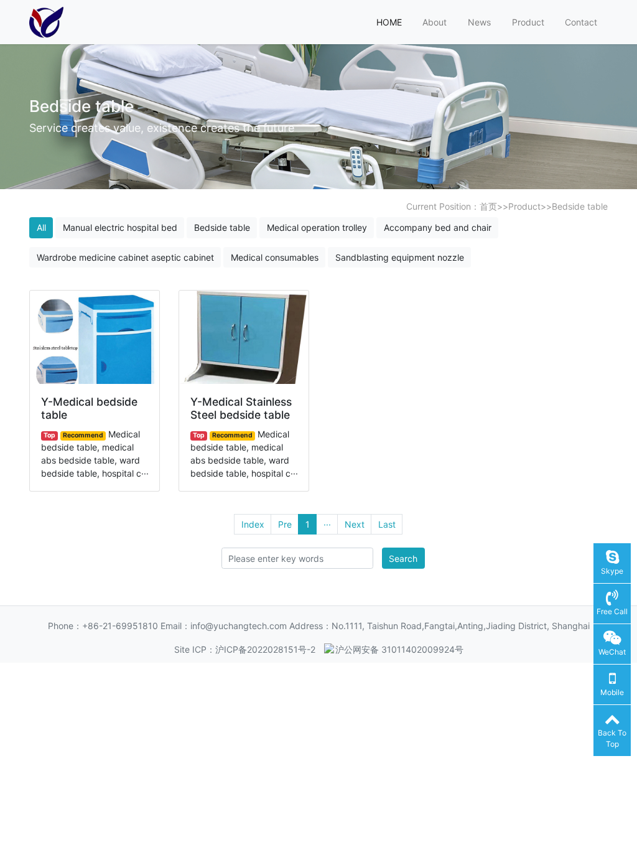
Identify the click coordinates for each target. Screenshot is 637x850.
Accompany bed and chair (437, 227)
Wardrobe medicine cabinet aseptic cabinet (125, 257)
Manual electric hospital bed (120, 227)
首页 (488, 206)
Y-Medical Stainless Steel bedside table (241, 408)
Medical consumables (274, 257)
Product (528, 22)
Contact (581, 22)
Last (387, 524)
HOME (389, 22)
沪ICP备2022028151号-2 (265, 649)
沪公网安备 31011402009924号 (399, 649)
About (434, 22)
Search (403, 558)
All (41, 227)
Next (355, 524)
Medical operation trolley (317, 227)
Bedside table (580, 206)
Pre (285, 524)
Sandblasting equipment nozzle (399, 257)
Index (252, 524)
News (479, 22)
